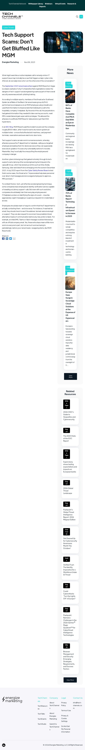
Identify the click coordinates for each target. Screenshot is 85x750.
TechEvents (42, 719)
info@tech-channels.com (77, 705)
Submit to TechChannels (54, 727)
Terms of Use (66, 710)
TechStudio (42, 724)
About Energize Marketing (53, 716)
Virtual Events (60, 4)
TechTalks (41, 714)
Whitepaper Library (35, 4)
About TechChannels (54, 705)
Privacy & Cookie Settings (64, 718)
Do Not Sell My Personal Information (65, 729)
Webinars (48, 4)
